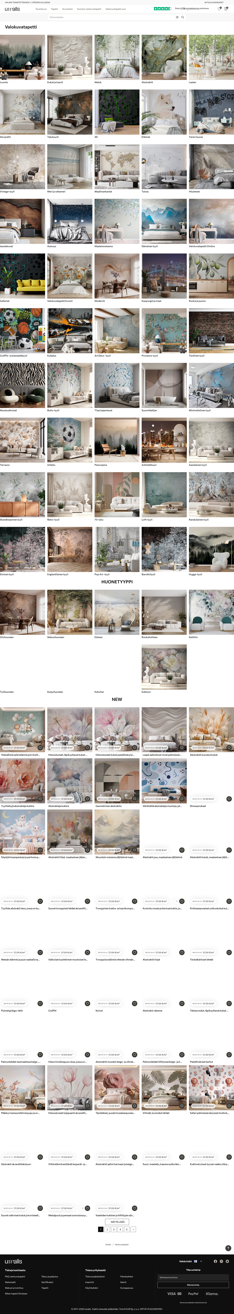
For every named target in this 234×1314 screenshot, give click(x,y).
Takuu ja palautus (49, 1276)
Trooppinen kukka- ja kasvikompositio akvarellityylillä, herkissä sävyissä (115, 908)
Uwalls (108, 1244)
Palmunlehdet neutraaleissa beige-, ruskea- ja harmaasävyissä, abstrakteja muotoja (21, 1061)
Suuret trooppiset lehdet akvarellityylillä (68, 908)
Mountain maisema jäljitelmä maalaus (115, 857)
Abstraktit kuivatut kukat (203, 754)
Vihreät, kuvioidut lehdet (156, 1112)
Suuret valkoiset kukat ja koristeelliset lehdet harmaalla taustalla (21, 1215)
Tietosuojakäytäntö (95, 1276)
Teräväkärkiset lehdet (201, 959)
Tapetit (44, 1288)
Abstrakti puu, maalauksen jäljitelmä (162, 857)
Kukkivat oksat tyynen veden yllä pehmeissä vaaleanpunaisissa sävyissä (210, 1164)
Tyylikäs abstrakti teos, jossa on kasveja (21, 908)
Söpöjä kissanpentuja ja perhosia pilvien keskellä (21, 857)
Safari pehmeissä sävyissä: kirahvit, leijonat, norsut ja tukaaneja (210, 1112)
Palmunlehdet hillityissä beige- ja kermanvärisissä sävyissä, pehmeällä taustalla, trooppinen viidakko (162, 1061)
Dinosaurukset (198, 805)
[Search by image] (177, 17)
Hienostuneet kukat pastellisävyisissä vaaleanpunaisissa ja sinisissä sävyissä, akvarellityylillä (115, 754)
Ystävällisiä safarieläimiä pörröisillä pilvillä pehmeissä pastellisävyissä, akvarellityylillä (21, 754)
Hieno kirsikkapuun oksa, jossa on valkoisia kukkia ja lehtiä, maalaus (68, 1061)
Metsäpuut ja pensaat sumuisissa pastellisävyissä (68, 1215)
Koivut (99, 1010)
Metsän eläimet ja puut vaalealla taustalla (21, 959)
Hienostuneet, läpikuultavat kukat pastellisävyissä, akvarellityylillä (68, 754)
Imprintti (89, 1282)
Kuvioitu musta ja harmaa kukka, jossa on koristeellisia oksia (162, 908)
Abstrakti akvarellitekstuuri (16, 1164)
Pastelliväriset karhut (201, 1061)
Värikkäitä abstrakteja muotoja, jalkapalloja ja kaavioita (162, 805)
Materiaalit (10, 1282)
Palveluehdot (126, 1276)
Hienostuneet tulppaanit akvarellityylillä (68, 1112)
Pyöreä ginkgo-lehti (12, 1010)
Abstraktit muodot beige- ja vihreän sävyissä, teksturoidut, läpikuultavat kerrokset (115, 1061)
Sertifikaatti (47, 1282)
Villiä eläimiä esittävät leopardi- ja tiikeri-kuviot (68, 1164)
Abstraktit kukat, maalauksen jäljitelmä (210, 857)
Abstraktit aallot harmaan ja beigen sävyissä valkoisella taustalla (115, 1164)
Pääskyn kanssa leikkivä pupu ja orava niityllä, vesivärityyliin (21, 1112)
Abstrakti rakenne (152, 1010)
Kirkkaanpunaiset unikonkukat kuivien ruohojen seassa (210, 908)
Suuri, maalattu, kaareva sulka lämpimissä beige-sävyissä (162, 1164)
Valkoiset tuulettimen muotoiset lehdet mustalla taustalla (68, 959)
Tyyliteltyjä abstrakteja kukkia (17, 805)
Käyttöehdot (91, 1288)
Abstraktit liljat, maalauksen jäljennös (68, 857)
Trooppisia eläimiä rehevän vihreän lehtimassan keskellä (115, 959)
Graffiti (52, 1010)
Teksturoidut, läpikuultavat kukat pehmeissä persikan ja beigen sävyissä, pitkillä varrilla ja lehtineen (210, 1010)
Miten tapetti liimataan (16, 1293)
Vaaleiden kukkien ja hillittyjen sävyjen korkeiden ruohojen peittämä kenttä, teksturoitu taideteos (115, 1215)
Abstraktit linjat (151, 959)
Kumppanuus (126, 1288)
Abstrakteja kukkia (58, 805)
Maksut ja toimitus (14, 1288)
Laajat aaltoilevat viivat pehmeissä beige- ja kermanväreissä (162, 754)
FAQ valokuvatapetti (15, 1276)
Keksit (123, 1282)
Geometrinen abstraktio (109, 805)
